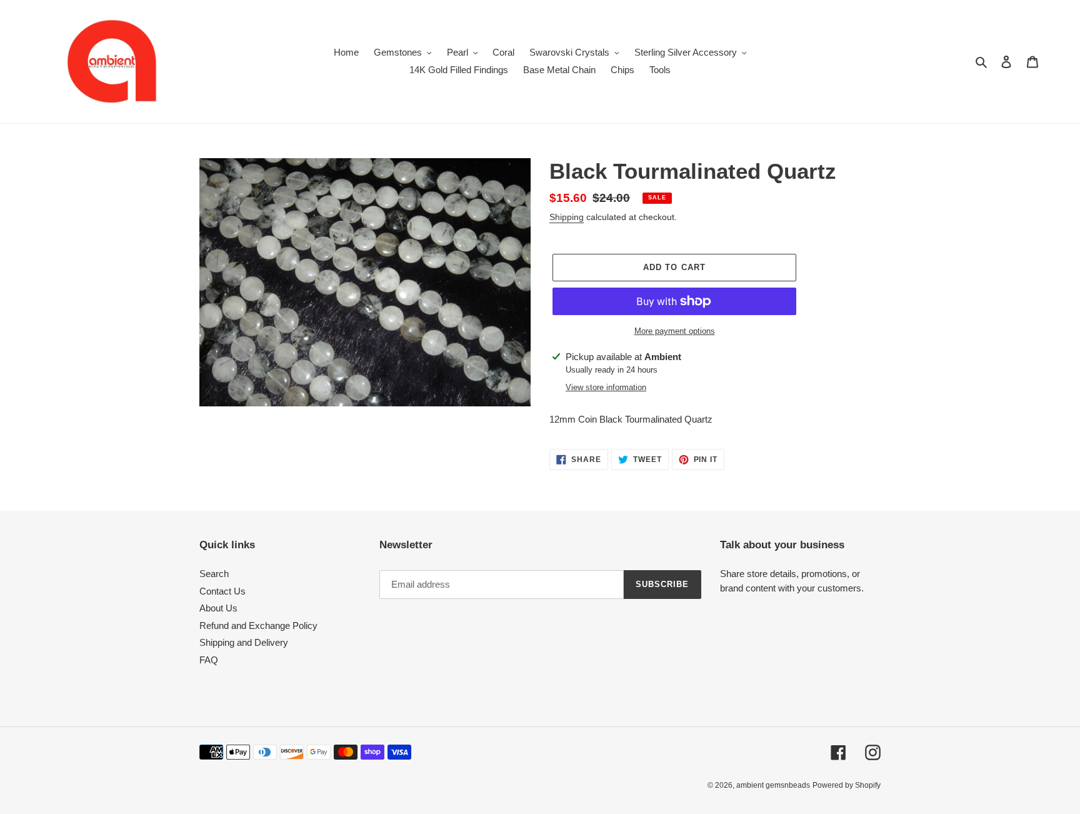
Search (214, 573)
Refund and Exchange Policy (258, 625)
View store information (606, 387)
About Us (218, 608)
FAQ (208, 660)
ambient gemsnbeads (773, 785)
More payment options (674, 331)
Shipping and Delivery (243, 642)
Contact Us (222, 591)
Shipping (566, 217)
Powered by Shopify (846, 785)
